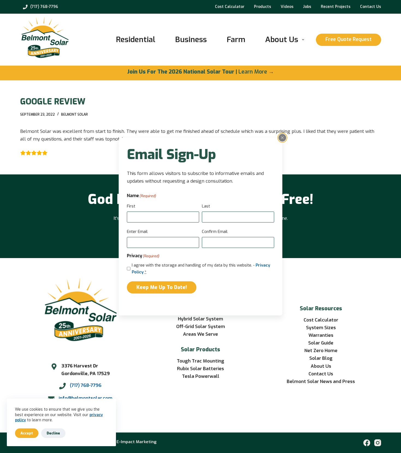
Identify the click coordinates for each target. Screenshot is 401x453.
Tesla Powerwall (200, 376)
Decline (53, 433)
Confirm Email (215, 231)
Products (262, 6)
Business (191, 39)
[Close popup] (282, 137)
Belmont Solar (74, 114)
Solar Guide (320, 343)
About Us (281, 39)
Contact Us (370, 6)
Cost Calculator (229, 6)
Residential (135, 39)
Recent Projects (336, 6)
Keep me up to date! (161, 287)
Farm (236, 39)
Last (206, 206)
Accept (26, 433)
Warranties (321, 335)
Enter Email (137, 231)
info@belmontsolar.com (85, 398)
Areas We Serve (200, 334)
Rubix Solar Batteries (200, 369)
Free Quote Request (348, 39)
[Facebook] (366, 442)
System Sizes (321, 328)
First (131, 206)
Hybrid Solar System (200, 319)
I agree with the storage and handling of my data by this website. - (201, 268)
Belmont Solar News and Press (321, 381)
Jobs (307, 6)
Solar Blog (321, 358)
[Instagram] (377, 442)
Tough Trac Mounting (200, 361)
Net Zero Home (320, 350)
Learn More (252, 71)
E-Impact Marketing (136, 442)
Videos (287, 6)
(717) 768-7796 (44, 6)
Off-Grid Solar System (200, 326)
